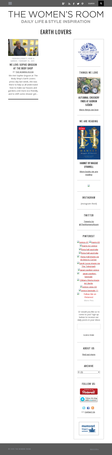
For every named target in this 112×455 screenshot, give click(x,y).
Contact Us (90, 412)
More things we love (88, 109)
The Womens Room (25, 72)
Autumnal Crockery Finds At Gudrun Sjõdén (88, 101)
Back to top (93, 449)
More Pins (89, 300)
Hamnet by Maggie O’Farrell (89, 164)
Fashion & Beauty (19, 58)
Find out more (88, 354)
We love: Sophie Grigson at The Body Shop (23, 66)
